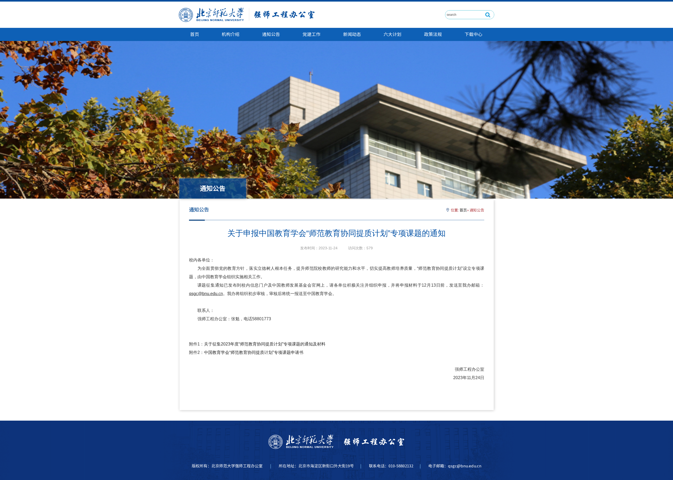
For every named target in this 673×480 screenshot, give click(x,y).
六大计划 (392, 34)
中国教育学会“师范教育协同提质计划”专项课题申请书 (253, 352)
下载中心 (473, 34)
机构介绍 (230, 34)
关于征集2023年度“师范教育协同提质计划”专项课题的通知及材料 (264, 344)
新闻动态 (352, 34)
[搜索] (488, 15)
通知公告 (271, 34)
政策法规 (433, 34)
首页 (194, 34)
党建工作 (311, 34)
